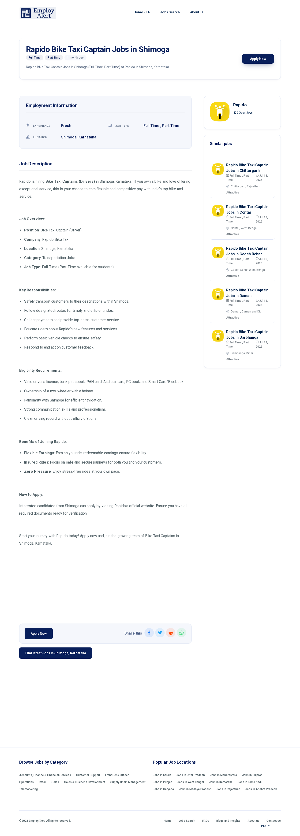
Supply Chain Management (128, 782)
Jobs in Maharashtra (223, 775)
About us (196, 12)
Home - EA (142, 12)
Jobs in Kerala (162, 775)
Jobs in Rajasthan (228, 789)
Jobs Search (170, 12)
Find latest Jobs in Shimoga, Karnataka (55, 653)
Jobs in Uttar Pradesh (190, 775)
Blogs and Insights (228, 820)
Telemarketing (28, 789)
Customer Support (88, 775)
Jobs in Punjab (162, 782)
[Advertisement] (105, 584)
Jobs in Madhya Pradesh (195, 789)
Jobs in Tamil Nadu (250, 782)
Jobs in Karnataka (220, 782)
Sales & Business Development (84, 782)
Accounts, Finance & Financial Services (45, 775)
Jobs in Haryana (163, 789)
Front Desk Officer (117, 775)
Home (168, 820)
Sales (55, 782)
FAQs (205, 820)
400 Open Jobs (243, 112)
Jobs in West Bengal (190, 782)
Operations (26, 782)
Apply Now (258, 59)
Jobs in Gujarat (252, 775)
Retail (42, 782)
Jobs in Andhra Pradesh (261, 789)
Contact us (273, 820)
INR (264, 826)
